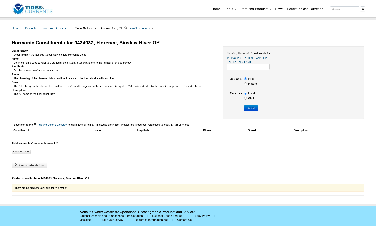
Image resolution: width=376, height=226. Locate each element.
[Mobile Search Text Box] (362, 8)
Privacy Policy (201, 215)
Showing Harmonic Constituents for (248, 53)
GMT (251, 98)
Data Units (235, 79)
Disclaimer (85, 219)
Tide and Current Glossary (51, 124)
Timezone (236, 93)
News (279, 9)
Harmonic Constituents (56, 28)
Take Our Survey (113, 219)
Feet (251, 79)
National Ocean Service (167, 215)
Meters (252, 83)
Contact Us (184, 219)
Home (216, 9)
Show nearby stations (30, 165)
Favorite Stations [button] (139, 28)
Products (31, 28)
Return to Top (19, 151)
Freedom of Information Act (150, 219)
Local (251, 93)
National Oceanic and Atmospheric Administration (111, 215)
